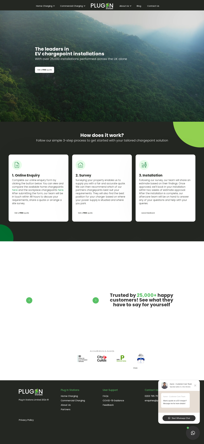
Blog (139, 5)
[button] (45, 6)
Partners (65, 409)
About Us (66, 405)
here (15, 190)
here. (61, 190)
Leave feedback (148, 213)
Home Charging (69, 396)
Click (96, 368)
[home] (102, 6)
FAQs (105, 396)
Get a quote (44, 70)
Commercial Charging (73, 400)
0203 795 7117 (152, 396)
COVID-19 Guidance (113, 400)
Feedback (108, 405)
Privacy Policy (26, 420)
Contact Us (153, 5)
